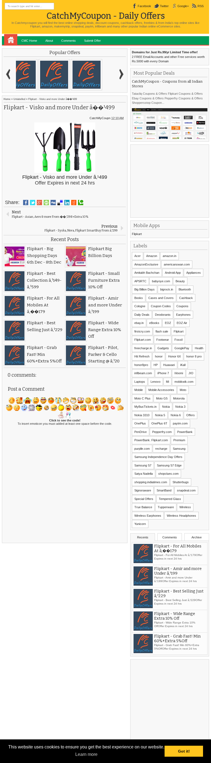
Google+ (183, 6)
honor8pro (141, 365)
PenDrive (140, 432)
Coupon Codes (161, 306)
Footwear (162, 339)
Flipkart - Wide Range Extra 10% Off (174, 616)
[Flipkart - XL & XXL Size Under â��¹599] (64, 74)
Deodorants (163, 314)
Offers (190, 415)
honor (159, 356)
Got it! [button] (184, 751)
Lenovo (155, 381)
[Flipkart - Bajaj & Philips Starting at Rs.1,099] (32, 74)
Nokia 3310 (141, 415)
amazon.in (169, 256)
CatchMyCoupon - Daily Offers (105, 16)
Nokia (166, 406)
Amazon (151, 256)
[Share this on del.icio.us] (60, 202)
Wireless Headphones (181, 515)
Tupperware (166, 507)
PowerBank (185, 432)
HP (156, 365)
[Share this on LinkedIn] (67, 202)
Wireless (185, 507)
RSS (201, 6)
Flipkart (137, 234)
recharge (161, 448)
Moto (183, 390)
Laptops (139, 381)
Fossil (178, 339)
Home (10, 39)
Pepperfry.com (162, 432)
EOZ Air (182, 323)
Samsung (179, 448)
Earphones (183, 314)
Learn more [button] (86, 754)
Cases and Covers (161, 298)
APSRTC (140, 281)
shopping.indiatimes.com (150, 482)
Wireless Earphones (147, 515)
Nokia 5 (160, 415)
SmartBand (164, 490)
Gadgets (163, 348)
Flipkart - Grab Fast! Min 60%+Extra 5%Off (177, 638)
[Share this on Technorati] (80, 202)
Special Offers (143, 499)
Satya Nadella (143, 473)
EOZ (168, 323)
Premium (179, 440)
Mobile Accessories (161, 390)
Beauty (180, 281)
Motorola (179, 398)
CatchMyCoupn (100, 118)
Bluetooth (185, 289)
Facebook (144, 6)
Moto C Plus (142, 398)
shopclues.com (168, 473)
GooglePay (181, 348)
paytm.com (180, 423)
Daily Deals (141, 314)
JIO (190, 373)
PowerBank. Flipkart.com (151, 440)
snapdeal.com (186, 490)
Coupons (182, 306)
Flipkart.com (142, 339)
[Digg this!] (53, 202)
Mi (167, 381)
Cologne (139, 306)
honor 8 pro (194, 356)
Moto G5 (162, 398)
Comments (68, 40)
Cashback (186, 298)
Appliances (193, 272)
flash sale (162, 331)
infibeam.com (143, 373)
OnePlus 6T (159, 423)
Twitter (164, 6)
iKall (182, 365)
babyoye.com (161, 281)
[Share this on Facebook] (25, 202)
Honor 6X (174, 356)
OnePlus (140, 423)
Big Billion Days (144, 289)
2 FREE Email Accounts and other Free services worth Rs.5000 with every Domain (168, 57)
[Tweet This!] (32, 202)
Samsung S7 (142, 465)
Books (138, 298)
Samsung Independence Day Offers (158, 457)
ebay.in (139, 323)
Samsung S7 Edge (169, 465)
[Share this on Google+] (39, 202)
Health (199, 348)
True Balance (143, 507)
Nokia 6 (176, 415)
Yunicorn (140, 524)
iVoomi (178, 373)
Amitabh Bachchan (146, 272)
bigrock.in (166, 289)
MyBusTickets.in (145, 406)
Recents (142, 537)
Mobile (138, 390)
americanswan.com (177, 264)
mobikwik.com (183, 381)
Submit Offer (92, 40)
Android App (173, 272)
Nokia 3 (180, 406)
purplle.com (142, 448)
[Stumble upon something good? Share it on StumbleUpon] (46, 202)
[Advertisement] (171, 180)
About (49, 40)
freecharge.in (143, 348)
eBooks (154, 323)
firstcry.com (142, 331)
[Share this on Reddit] (73, 202)
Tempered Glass (170, 499)
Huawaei (169, 365)
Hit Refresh (141, 356)
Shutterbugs (181, 482)
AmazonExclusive (146, 264)
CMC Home (29, 40)
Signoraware (142, 490)
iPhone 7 (163, 373)
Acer (137, 256)
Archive (196, 537)
